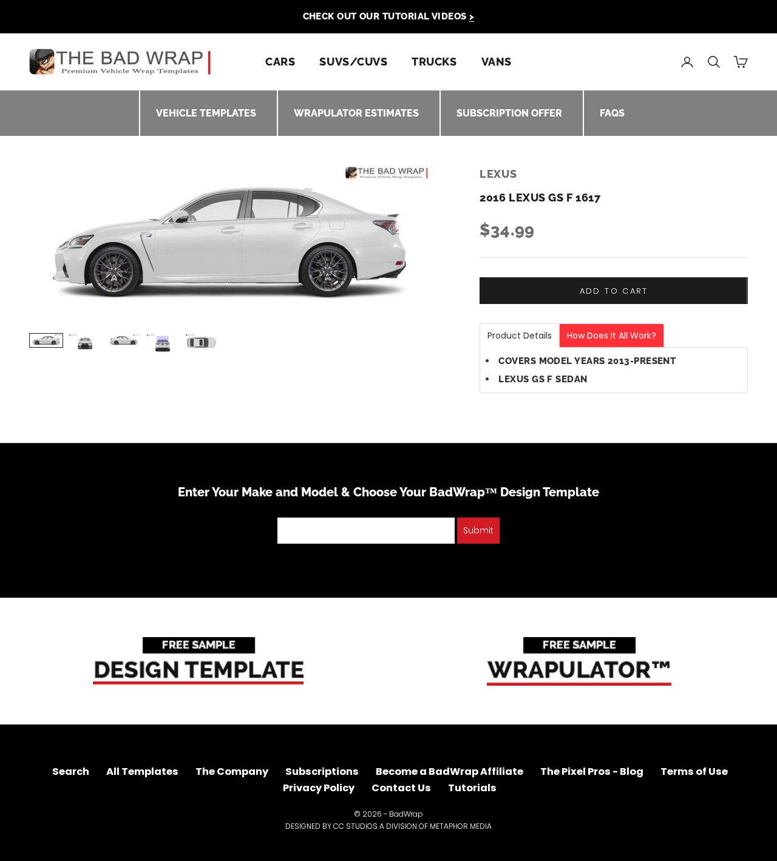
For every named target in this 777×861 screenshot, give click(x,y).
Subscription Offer (509, 113)
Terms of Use (694, 771)
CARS (280, 61)
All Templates (142, 771)
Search (70, 771)
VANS (496, 61)
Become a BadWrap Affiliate (449, 771)
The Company (231, 771)
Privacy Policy (319, 788)
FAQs (612, 113)
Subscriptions (322, 771)
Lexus (498, 173)
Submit (478, 530)
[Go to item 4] (163, 344)
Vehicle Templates (206, 113)
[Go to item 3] (124, 340)
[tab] (520, 335)
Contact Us (401, 788)
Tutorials (472, 788)
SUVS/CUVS (353, 61)
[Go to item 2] (85, 343)
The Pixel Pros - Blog (591, 771)
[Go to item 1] (46, 340)
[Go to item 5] (202, 342)
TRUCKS (434, 61)
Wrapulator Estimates (356, 113)
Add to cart (614, 291)
